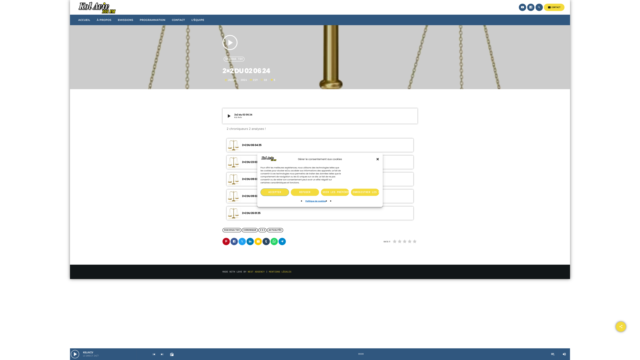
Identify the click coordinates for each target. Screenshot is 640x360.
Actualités (275, 230)
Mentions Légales (280, 271)
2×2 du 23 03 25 (251, 162)
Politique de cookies (316, 201)
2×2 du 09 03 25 (251, 179)
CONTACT (554, 7)
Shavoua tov (234, 59)
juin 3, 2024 (237, 80)
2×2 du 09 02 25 (251, 196)
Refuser (304, 192)
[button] (378, 159)
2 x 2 (262, 230)
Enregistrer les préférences (366, 192)
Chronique (249, 230)
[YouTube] (522, 7)
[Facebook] (530, 7)
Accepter (274, 192)
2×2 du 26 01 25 (251, 213)
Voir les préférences (336, 192)
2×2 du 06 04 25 (252, 145)
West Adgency (256, 271)
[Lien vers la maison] (96, 7)
